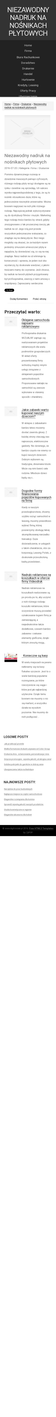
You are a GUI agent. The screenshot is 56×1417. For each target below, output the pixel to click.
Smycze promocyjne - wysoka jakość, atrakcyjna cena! (27, 759)
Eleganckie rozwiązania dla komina (19, 799)
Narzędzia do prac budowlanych (18, 789)
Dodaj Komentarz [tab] (19, 299)
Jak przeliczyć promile (14, 743)
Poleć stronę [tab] (39, 299)
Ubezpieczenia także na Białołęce (19, 769)
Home (7, 104)
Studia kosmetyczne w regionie (18, 809)
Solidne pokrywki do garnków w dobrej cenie (23, 764)
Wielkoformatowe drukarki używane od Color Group (27, 749)
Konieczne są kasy (35, 655)
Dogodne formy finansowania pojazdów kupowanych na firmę (36, 495)
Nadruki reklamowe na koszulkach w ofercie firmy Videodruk (36, 578)
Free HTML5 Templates (41, 828)
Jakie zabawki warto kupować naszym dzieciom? (35, 413)
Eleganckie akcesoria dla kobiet (18, 814)
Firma (16, 104)
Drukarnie (26, 104)
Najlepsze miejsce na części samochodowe (23, 794)
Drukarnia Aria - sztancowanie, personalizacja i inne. (26, 754)
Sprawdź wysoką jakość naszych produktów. (24, 804)
